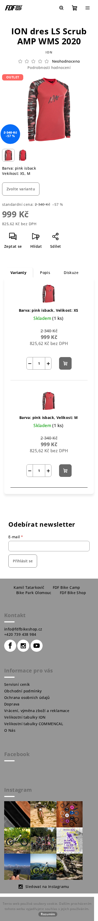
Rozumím (48, 914)
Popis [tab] (45, 272)
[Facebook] (10, 646)
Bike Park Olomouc (33, 592)
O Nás (9, 730)
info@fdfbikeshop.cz (23, 629)
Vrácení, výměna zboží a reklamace (36, 710)
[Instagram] (23, 646)
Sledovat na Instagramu (47, 886)
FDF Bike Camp (66, 587)
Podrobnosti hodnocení (49, 67)
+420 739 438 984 (20, 634)
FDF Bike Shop (73, 592)
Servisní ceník (17, 684)
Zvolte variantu (21, 188)
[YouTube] (37, 646)
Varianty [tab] (18, 272)
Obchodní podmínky (23, 690)
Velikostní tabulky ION (25, 717)
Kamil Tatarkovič (29, 587)
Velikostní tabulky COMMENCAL (33, 723)
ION (48, 52)
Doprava (12, 704)
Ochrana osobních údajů (27, 697)
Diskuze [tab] (71, 272)
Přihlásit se (23, 560)
